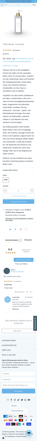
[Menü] (1, 5)
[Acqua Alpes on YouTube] (29, 400)
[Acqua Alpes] (18, 5)
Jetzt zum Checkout (18, 202)
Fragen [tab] (28, 240)
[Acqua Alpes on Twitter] (21, 400)
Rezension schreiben (25, 260)
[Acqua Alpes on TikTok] (18, 400)
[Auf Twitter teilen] (10, 229)
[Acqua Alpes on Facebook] (11, 400)
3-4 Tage (14, 66)
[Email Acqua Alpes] (7, 400)
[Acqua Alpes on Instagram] (14, 400)
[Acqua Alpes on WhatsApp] (25, 400)
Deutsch (14, 406)
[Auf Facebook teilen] (15, 229)
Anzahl (5, 186)
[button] (18, 50)
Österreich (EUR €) (17, 411)
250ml (6, 179)
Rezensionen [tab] (13, 240)
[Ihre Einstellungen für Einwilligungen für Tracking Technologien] (3, 437)
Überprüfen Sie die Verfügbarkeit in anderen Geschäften (19, 219)
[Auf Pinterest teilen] (21, 229)
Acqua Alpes (11, 431)
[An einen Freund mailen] (26, 229)
